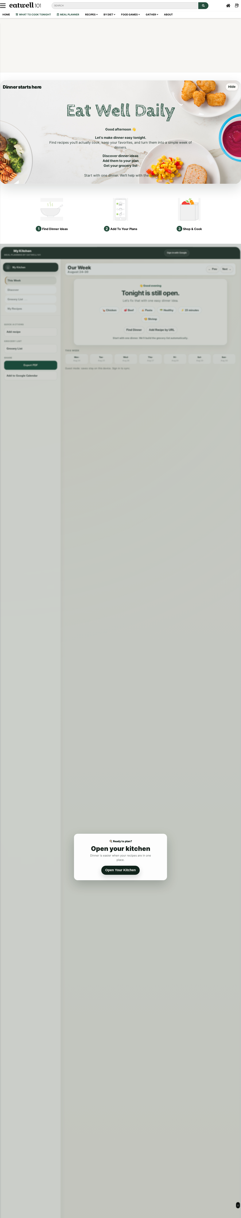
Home (6, 14)
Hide (232, 87)
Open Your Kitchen (120, 870)
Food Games (129, 14)
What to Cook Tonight (34, 14)
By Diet (109, 14)
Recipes (90, 14)
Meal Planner (69, 14)
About (168, 14)
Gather (151, 14)
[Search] (203, 5)
